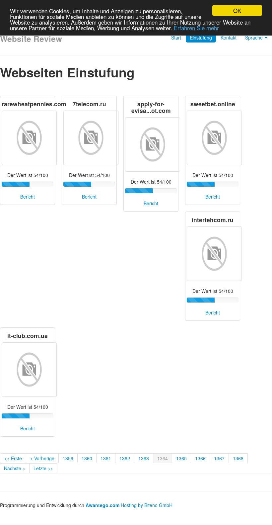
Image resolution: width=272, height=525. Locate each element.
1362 (124, 458)
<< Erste (13, 458)
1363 (143, 458)
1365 (181, 458)
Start (176, 37)
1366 (200, 458)
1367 (219, 458)
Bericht (27, 196)
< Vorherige (42, 458)
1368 (238, 458)
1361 (106, 458)
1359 (68, 458)
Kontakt (229, 37)
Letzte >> (43, 468)
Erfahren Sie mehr (196, 28)
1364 (162, 458)
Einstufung (201, 37)
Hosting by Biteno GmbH (146, 505)
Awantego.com (102, 505)
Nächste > (14, 468)
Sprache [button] (254, 37)
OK (237, 10)
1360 (87, 458)
